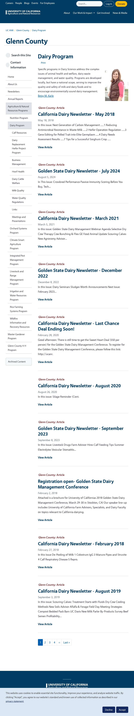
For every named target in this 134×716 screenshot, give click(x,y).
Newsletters (13, 91)
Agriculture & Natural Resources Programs (18, 108)
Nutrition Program (19, 117)
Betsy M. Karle (46, 95)
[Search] (101, 3)
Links (14, 209)
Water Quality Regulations (19, 200)
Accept (122, 709)
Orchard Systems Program (18, 230)
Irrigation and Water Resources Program (18, 295)
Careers (9, 3)
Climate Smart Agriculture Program (17, 244)
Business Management (19, 162)
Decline (109, 709)
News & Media (120, 12)
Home (11, 76)
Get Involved (103, 12)
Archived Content (17, 361)
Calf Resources (19, 132)
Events (35, 3)
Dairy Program (17, 125)
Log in (109, 3)
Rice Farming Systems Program (18, 309)
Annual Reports (15, 98)
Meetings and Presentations (19, 219)
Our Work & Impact (82, 12)
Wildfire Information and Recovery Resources (20, 322)
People (18, 3)
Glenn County (22, 30)
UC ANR (9, 30)
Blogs (26, 3)
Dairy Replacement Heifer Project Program (19, 146)
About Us (12, 84)
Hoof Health (18, 171)
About (67, 12)
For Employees (47, 3)
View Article (45, 147)
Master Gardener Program (16, 336)
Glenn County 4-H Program (17, 347)
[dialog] (67, 702)
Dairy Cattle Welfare (18, 181)
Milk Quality (18, 190)
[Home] (23, 12)
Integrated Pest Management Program (17, 259)
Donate (121, 3)
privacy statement (15, 701)
